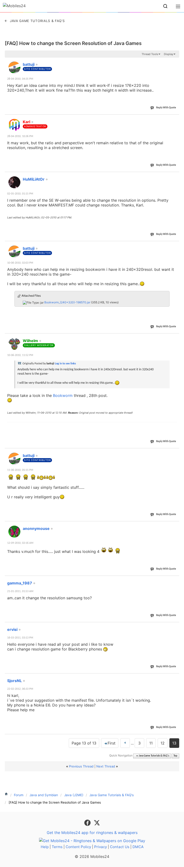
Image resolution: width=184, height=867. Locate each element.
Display (168, 54)
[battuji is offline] (14, 67)
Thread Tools (150, 54)
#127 (174, 525)
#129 (174, 626)
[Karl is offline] (14, 125)
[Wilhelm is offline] (14, 344)
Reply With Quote (166, 107)
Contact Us (119, 847)
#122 (174, 119)
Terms (57, 847)
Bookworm (63, 395)
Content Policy (78, 847)
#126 (174, 452)
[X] (97, 822)
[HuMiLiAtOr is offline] (14, 182)
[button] (165, 6)
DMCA (138, 847)
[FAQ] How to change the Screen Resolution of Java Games (73, 43)
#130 (174, 678)
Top (175, 756)
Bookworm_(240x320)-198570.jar (67, 302)
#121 (174, 61)
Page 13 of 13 (84, 743)
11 (151, 743)
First (111, 743)
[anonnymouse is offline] (14, 532)
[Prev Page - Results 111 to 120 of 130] (125, 743)
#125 (174, 338)
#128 (174, 580)
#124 (174, 245)
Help (45, 847)
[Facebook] (88, 822)
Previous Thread (81, 766)
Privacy (100, 847)
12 (163, 743)
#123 (174, 176)
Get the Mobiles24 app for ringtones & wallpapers (92, 832)
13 (174, 743)
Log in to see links (65, 363)
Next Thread (105, 766)
